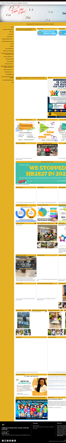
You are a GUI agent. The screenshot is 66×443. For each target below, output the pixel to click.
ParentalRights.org (9, 74)
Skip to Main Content (7, 436)
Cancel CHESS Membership (7, 80)
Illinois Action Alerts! (8, 69)
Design (59, 158)
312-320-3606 (4, 432)
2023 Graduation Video (41, 298)
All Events (33, 252)
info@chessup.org (5, 433)
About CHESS (10, 36)
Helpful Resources (9, 71)
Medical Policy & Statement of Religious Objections (7, 67)
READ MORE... (60, 435)
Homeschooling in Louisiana (7, 41)
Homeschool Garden (61, 279)
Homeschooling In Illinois (7, 38)
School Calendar (10, 61)
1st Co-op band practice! (20, 298)
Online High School (9, 59)
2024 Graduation (19, 158)
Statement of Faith (9, 63)
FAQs (12, 82)
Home (12, 27)
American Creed (40, 279)
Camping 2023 (18, 372)
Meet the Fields (36, 425)
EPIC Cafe (11, 31)
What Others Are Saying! (8, 50)
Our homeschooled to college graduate (7, 77)
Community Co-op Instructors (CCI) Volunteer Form (7, 54)
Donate (11, 43)
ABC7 (38, 202)
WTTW (17, 202)
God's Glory (11, 34)
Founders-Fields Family (8, 29)
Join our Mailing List (9, 48)
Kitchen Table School (8, 56)
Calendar (11, 46)
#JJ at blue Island (51, 372)
